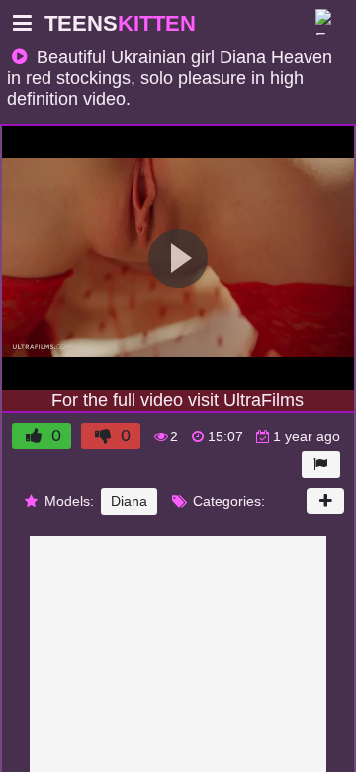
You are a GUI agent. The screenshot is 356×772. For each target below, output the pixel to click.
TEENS (107, 23)
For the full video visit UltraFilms (178, 400)
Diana (120, 501)
